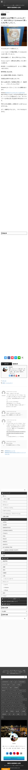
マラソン (5, 501)
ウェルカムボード (9, 382)
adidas (4, 522)
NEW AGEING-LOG (14, 7)
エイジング (4, 693)
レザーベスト (12, 708)
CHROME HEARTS (7, 530)
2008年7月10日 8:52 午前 (11, 411)
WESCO (5, 541)
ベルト (8, 705)
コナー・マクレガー (13, 696)
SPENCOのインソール (10, 450)
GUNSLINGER (21, 681)
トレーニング (7, 493)
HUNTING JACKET (6, 684)
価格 (7, 711)
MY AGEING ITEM (7, 547)
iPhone (6, 590)
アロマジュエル (22, 690)
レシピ (18, 708)
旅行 (4, 593)
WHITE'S (5, 544)
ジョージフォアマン (22, 699)
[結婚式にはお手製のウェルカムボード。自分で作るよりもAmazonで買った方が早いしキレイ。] (15, 357)
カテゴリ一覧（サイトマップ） (15, 670)
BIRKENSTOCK (7, 527)
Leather (13, 684)
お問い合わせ (7, 604)
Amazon (6, 587)
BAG (11, 681)
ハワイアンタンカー (12, 702)
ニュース (5, 564)
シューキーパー (5, 699)
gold (16, 681)
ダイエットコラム (8, 507)
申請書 (18, 714)
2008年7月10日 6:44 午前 (11, 420)
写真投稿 (12, 711)
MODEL (19, 684)
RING (11, 687)
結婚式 (3, 382)
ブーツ (3, 705)
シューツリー (13, 699)
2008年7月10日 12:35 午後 (11, 391)
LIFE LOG (4, 380)
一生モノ (23, 708)
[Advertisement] (14, 129)
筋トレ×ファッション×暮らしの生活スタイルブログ (14, 765)
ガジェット (5, 581)
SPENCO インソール (6, 690)
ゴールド (20, 696)
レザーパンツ (4, 708)
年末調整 (23, 711)
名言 (4, 555)
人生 (3, 711)
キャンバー (4, 696)
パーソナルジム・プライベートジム (11, 513)
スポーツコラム (7, 510)
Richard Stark (5, 687)
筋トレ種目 (7, 499)
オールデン (11, 693)
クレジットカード (8, 578)
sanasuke (3, 395)
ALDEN (5, 525)
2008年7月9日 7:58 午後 (11, 441)
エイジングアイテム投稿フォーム (12, 598)
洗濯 (13, 714)
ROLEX (5, 539)
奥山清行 (17, 711)
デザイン (4, 702)
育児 (4, 570)
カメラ (6, 584)
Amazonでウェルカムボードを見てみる (15, 92)
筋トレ (4, 496)
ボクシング (14, 705)
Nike (4, 536)
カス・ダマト (18, 693)
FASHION (6, 519)
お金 (4, 575)
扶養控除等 (4, 714)
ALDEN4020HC (5, 681)
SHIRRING (16, 687)
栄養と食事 (5, 516)
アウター (15, 690)
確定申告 (5, 561)
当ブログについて (14, 758)
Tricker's (5, 533)
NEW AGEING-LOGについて (11, 601)
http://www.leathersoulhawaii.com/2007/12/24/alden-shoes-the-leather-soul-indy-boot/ (15, 433)
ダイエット (5, 504)
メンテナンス (21, 705)
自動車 (4, 573)
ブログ (4, 596)
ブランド (19, 702)
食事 (4, 567)
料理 (9, 714)
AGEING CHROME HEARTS (11, 550)
